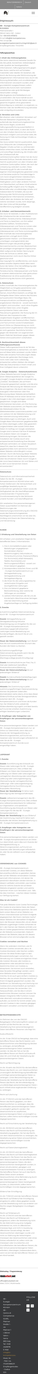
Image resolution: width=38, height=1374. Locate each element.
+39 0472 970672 (10, 36)
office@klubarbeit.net (9, 1281)
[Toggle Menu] (33, 13)
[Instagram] (32, 1305)
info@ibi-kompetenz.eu (15, 38)
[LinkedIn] (28, 1310)
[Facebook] (28, 1305)
